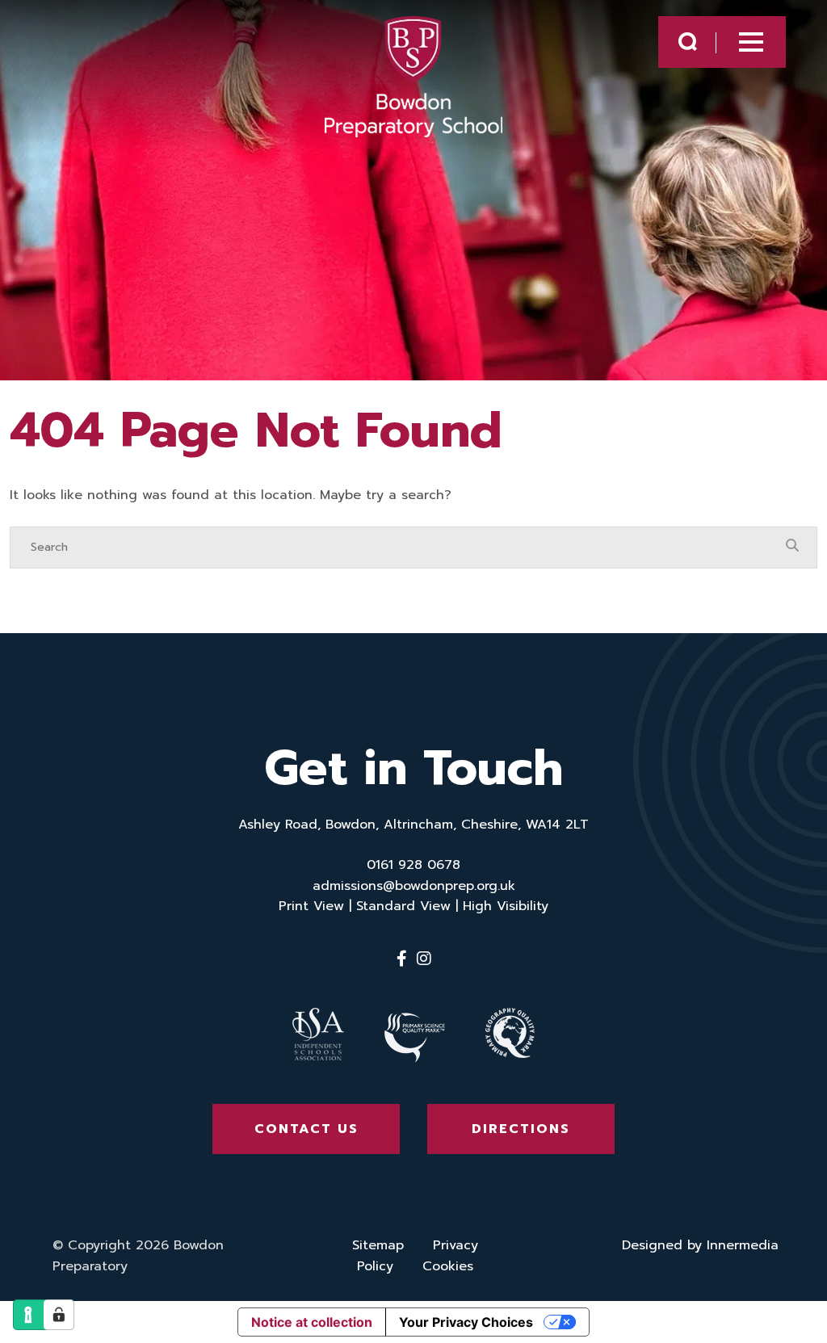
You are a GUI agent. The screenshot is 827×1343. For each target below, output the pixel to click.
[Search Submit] (687, 41)
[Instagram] (424, 958)
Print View (311, 906)
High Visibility (505, 906)
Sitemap (378, 1245)
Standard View (403, 906)
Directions (521, 1129)
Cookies (447, 1266)
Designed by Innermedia (700, 1245)
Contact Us (306, 1129)
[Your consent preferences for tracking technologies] (59, 1314)
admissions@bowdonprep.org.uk (414, 886)
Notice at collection (311, 1322)
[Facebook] (402, 958)
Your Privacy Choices (466, 1322)
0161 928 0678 (413, 865)
